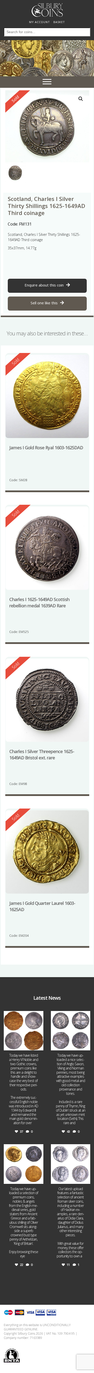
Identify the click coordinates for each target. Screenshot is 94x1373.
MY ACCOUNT (39, 22)
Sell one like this (44, 302)
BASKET (59, 22)
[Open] (23, 1031)
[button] (80, 98)
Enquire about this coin (44, 284)
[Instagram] (39, 1045)
